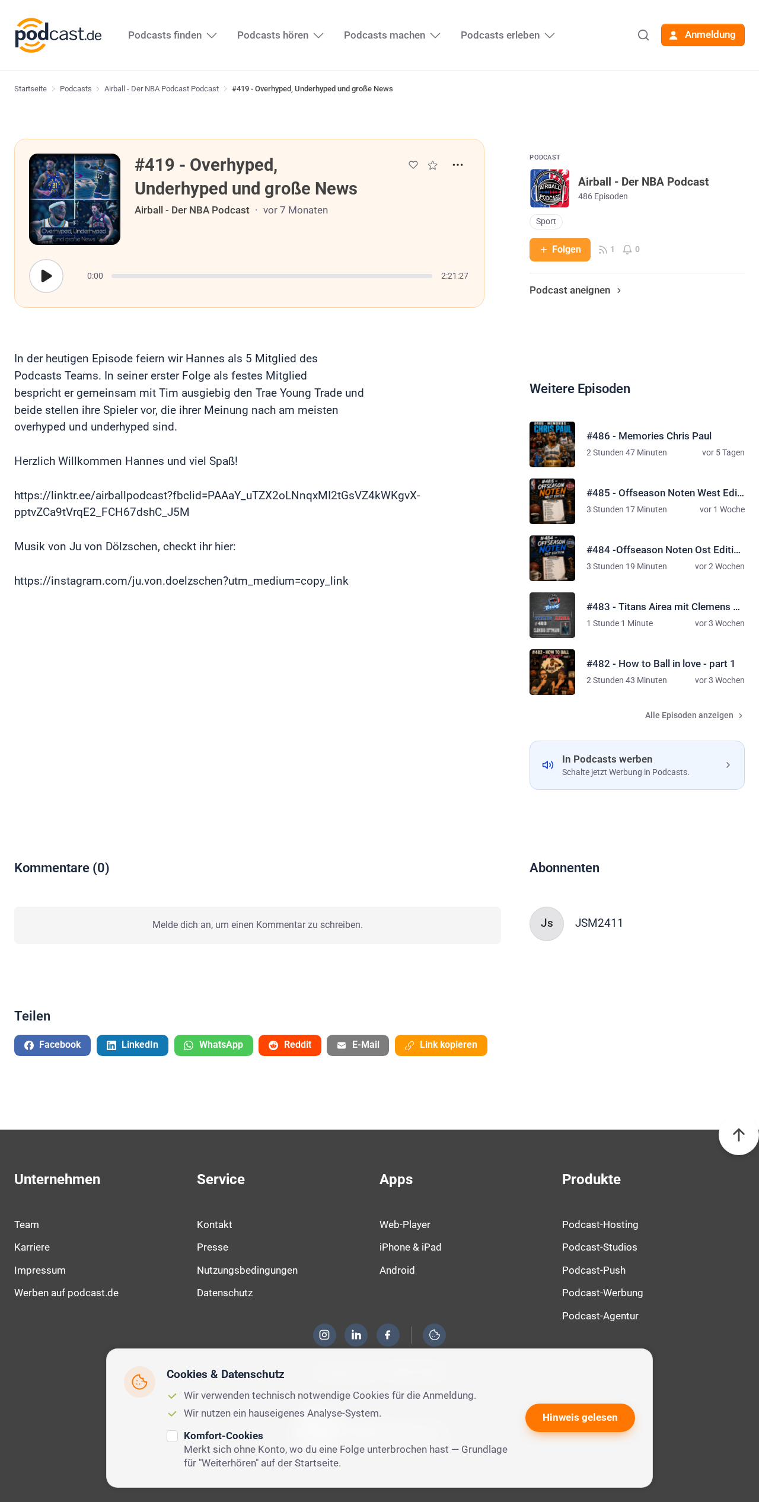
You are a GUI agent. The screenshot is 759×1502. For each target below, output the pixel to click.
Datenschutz (225, 1293)
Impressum (40, 1270)
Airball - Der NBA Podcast (192, 210)
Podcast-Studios (599, 1247)
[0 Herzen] (413, 165)
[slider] (271, 276)
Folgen (566, 249)
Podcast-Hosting (600, 1224)
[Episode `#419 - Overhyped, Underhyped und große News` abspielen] (46, 276)
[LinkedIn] (356, 1335)
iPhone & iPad (411, 1247)
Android (397, 1270)
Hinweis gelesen (580, 1417)
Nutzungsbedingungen (247, 1270)
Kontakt (214, 1224)
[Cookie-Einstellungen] (435, 1335)
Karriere (32, 1247)
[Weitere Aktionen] (458, 165)
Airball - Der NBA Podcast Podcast (161, 88)
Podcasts (76, 88)
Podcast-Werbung (602, 1293)
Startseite (30, 88)
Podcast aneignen (570, 290)
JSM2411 (599, 923)
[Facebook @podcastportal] (388, 1335)
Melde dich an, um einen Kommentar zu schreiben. (257, 924)
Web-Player (405, 1224)
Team (26, 1224)
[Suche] (643, 35)
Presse (212, 1247)
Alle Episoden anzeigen (689, 715)
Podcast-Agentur (600, 1316)
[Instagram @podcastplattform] (324, 1335)
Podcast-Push (594, 1270)
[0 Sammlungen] (432, 165)
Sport (546, 221)
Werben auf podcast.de (66, 1293)
